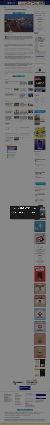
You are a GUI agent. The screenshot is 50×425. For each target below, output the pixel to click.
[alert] (25, 212)
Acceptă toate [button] (22, 216)
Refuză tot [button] (28, 216)
